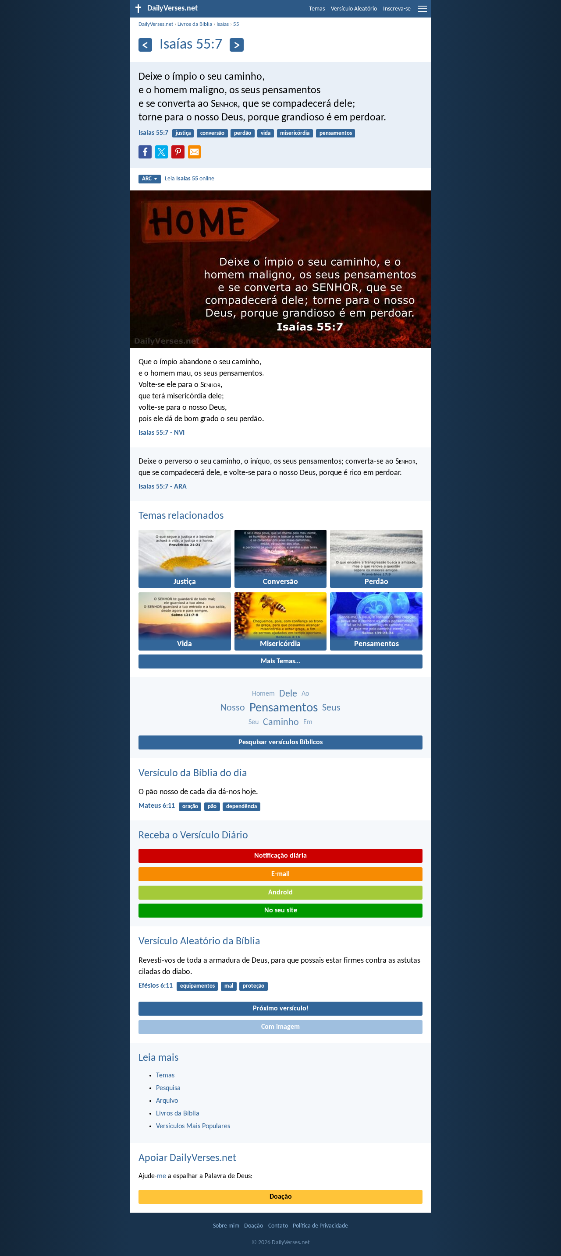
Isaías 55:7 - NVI (161, 432)
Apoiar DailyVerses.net (187, 1158)
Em (307, 722)
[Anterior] (145, 45)
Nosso (232, 708)
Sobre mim (226, 1226)
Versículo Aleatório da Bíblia (199, 941)
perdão (242, 133)
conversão (212, 133)
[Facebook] (146, 154)
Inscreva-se (397, 9)
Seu (254, 722)
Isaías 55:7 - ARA (162, 486)
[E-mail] (196, 154)
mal (228, 986)
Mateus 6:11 (156, 805)
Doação (281, 1196)
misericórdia (294, 133)
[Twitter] (163, 154)
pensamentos (336, 133)
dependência (241, 806)
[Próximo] (236, 45)
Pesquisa (168, 1088)
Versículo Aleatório (354, 9)
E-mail (280, 874)
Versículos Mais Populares (193, 1126)
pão (212, 806)
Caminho (281, 723)
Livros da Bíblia (195, 24)
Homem (263, 693)
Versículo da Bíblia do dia (192, 773)
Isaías (223, 24)
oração (190, 806)
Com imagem (280, 1027)
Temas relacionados (181, 516)
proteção (253, 986)
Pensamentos (283, 708)
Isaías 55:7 (153, 133)
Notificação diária (280, 855)
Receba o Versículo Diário (193, 835)
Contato (278, 1226)
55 (236, 24)
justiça (183, 133)
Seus (331, 708)
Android (280, 892)
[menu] (422, 12)
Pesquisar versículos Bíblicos (280, 742)
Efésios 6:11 (155, 985)
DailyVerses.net (155, 24)
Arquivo (167, 1101)
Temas (317, 9)
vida (265, 133)
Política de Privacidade (320, 1226)
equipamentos (197, 986)
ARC (147, 179)
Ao (305, 693)
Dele (288, 694)
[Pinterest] (179, 154)
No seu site (280, 910)
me (161, 1176)
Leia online (189, 179)
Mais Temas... (280, 661)
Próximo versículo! (281, 1008)
